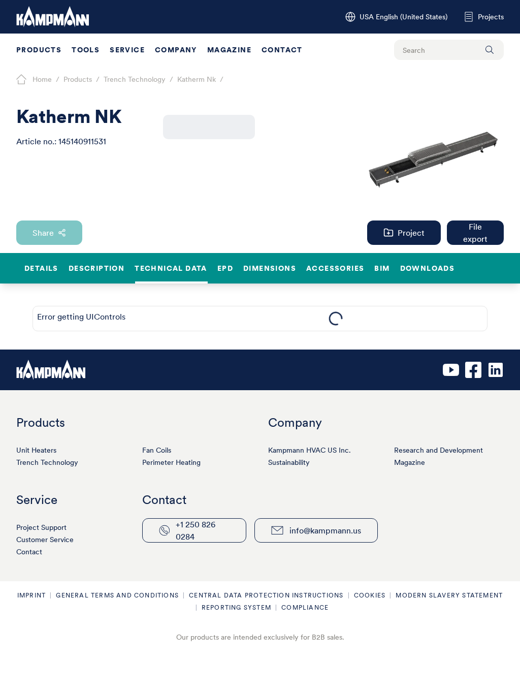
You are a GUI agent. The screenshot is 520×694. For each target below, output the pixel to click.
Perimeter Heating (171, 462)
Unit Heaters (36, 450)
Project (411, 233)
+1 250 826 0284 (195, 530)
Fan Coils (156, 450)
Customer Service (45, 539)
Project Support (41, 527)
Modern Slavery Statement (449, 595)
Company (176, 49)
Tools (86, 49)
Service (127, 49)
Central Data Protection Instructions (266, 595)
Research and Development (438, 450)
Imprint (31, 595)
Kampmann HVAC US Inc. (309, 450)
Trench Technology (47, 462)
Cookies (369, 595)
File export (475, 233)
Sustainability (289, 462)
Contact (282, 49)
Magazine (229, 49)
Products (38, 49)
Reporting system (236, 607)
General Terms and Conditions (117, 595)
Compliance (305, 607)
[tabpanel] (335, 318)
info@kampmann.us (325, 530)
